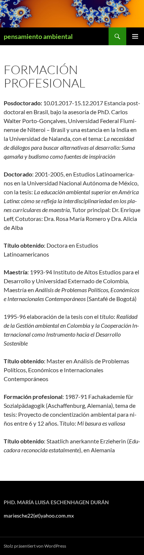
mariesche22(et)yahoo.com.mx (39, 515)
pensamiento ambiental (38, 36)
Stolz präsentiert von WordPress (35, 546)
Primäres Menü (135, 36)
